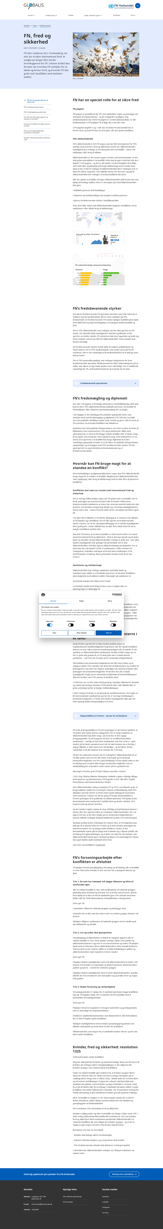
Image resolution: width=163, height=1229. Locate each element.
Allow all (108, 633)
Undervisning (50, 15)
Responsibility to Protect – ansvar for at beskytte (101, 716)
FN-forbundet (68, 1202)
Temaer (71, 15)
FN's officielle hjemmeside (72, 1197)
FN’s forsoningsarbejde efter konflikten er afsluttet (34, 132)
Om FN (30, 15)
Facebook (105, 1197)
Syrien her (100, 845)
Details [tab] (81, 601)
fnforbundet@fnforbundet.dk (42, 1204)
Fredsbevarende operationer (92, 383)
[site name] (34, 6)
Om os (133, 15)
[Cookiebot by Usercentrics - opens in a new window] (113, 594)
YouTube (105, 1213)
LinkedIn (105, 1202)
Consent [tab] (53, 601)
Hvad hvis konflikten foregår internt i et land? (37, 125)
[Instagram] (137, 1194)
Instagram (106, 1207)
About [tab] (110, 601)
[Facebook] (137, 1189)
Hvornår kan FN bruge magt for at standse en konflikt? (36, 118)
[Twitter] (137, 1199)
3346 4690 (35, 1210)
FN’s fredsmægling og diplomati (35, 112)
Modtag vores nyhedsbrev (124, 1174)
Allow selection (82, 633)
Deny (54, 633)
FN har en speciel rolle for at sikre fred (37, 101)
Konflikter (116, 15)
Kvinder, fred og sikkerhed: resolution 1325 (37, 139)
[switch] (71, 625)
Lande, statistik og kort (92, 15)
